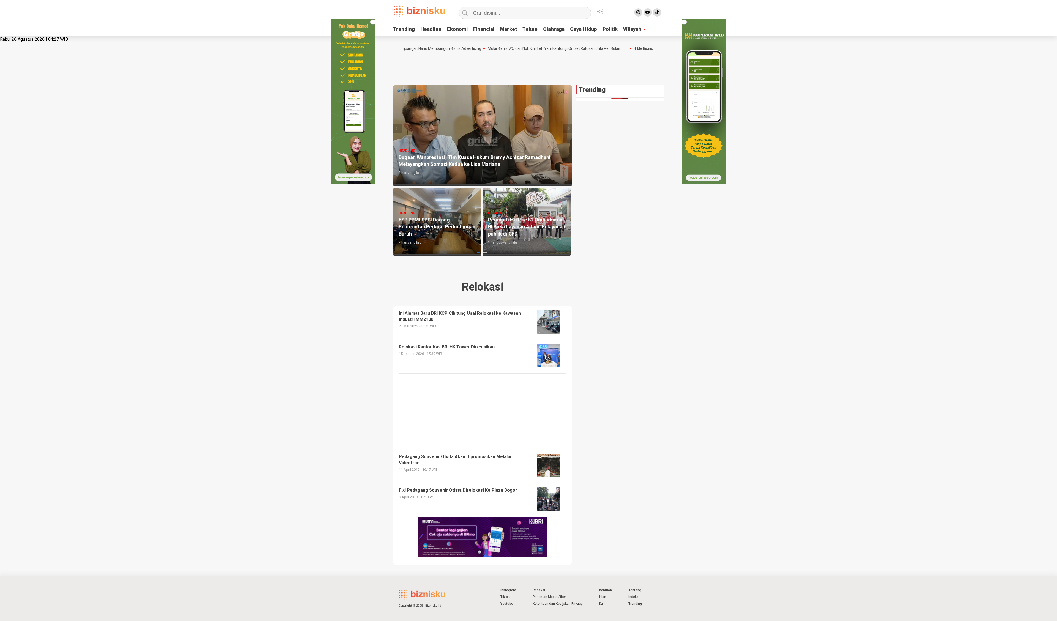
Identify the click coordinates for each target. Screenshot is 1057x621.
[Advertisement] (528, 66)
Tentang (634, 590)
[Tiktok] (657, 12)
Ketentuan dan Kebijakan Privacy (557, 603)
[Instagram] (638, 12)
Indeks (633, 596)
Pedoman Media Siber (549, 596)
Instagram (508, 590)
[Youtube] (648, 12)
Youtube (506, 603)
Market (508, 29)
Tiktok (505, 596)
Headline (431, 29)
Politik (610, 29)
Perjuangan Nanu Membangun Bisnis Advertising (415, 48)
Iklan (602, 596)
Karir (602, 603)
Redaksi (539, 590)
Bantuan (605, 590)
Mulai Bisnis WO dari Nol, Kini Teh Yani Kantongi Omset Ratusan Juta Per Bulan (530, 48)
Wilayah (632, 29)
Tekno (530, 29)
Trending (404, 29)
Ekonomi (457, 29)
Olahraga (554, 29)
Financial (483, 29)
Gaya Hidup (583, 29)
